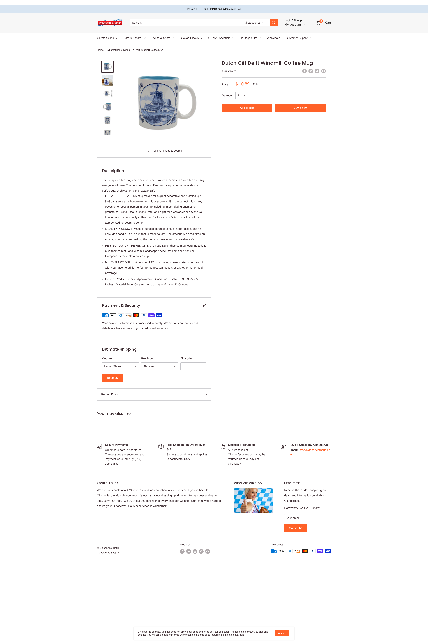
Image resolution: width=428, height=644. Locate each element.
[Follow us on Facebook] (182, 551)
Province (147, 358)
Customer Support (297, 38)
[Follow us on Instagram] (195, 551)
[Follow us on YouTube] (207, 551)
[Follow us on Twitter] (188, 551)
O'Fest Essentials (219, 38)
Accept (282, 633)
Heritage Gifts (248, 38)
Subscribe (295, 528)
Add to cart (247, 107)
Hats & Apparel (132, 38)
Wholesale (273, 38)
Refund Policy (110, 394)
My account (293, 24)
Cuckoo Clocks (189, 38)
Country (107, 358)
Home (100, 49)
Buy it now (300, 107)
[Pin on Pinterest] (310, 71)
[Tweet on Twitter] (317, 71)
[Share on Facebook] (304, 71)
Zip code (186, 358)
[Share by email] (323, 71)
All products (113, 49)
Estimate (112, 377)
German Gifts (105, 38)
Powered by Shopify (108, 552)
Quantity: (227, 95)
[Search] (274, 22)
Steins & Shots (161, 38)
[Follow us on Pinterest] (201, 551)
